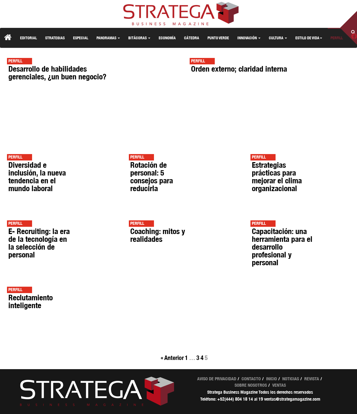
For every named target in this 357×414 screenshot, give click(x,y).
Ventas (279, 385)
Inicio (271, 378)
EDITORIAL (28, 37)
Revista (311, 378)
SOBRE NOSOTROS (251, 385)
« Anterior (172, 357)
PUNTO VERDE (218, 37)
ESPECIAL (80, 37)
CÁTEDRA (191, 37)
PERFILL (337, 37)
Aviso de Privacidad (216, 378)
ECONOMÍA (167, 37)
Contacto (251, 378)
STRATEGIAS (55, 37)
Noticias (290, 378)
